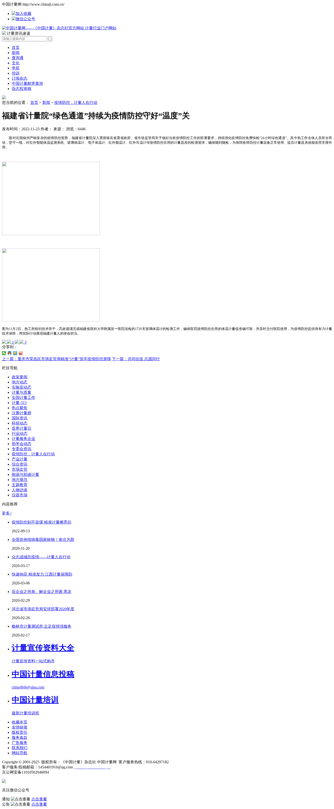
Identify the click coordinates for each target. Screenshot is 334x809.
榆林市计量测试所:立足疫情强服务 (41, 626)
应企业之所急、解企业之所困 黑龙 (41, 592)
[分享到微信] (4, 353)
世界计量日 (21, 428)
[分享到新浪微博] (21, 353)
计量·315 (19, 403)
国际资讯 (19, 418)
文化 (16, 63)
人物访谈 (19, 490)
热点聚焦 (19, 408)
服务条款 (19, 737)
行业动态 (19, 433)
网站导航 (19, 753)
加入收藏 (23, 13)
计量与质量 (21, 392)
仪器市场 (19, 495)
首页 (16, 47)
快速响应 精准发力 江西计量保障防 (42, 574)
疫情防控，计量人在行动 (75, 102)
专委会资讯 (21, 449)
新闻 (16, 53)
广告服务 (19, 743)
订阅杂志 (19, 78)
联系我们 (19, 748)
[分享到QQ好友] (10, 353)
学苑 (16, 68)
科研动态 (19, 423)
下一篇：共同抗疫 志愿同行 (136, 359)
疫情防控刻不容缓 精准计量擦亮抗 (41, 522)
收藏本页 (19, 722)
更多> (7, 513)
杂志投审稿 (21, 89)
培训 (16, 73)
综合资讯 (19, 464)
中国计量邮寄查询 (27, 83)
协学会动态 (21, 444)
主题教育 (19, 485)
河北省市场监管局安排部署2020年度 (43, 609)
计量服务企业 (23, 439)
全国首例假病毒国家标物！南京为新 (43, 539)
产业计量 (19, 459)
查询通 (17, 58)
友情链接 (19, 727)
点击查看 (39, 799)
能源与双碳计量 (25, 474)
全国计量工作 (23, 397)
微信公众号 (25, 19)
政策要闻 (19, 377)
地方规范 (19, 480)
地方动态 (19, 382)
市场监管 (19, 469)
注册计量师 (21, 413)
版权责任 (19, 732)
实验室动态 (21, 387)
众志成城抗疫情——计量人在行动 (41, 557)
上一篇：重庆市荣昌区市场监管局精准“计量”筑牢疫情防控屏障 (56, 359)
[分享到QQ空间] (15, 353)
